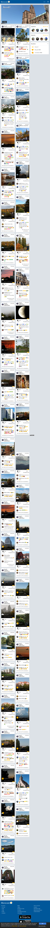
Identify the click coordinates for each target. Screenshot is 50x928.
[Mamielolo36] (41, 30)
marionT (6, 84)
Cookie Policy (14, 926)
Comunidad (20, 913)
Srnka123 (6, 523)
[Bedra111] (37, 30)
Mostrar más (45, 26)
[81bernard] (33, 38)
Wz (19, 357)
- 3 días (2, 908)
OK (42, 923)
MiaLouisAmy (7, 117)
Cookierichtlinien (37, 911)
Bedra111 (6, 623)
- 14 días (2, 911)
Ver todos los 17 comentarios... (8, 165)
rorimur (5, 223)
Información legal (37, 908)
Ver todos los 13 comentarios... (8, 897)
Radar (19, 905)
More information (42, 926)
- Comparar (3, 913)
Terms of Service (22, 926)
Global (41, 22)
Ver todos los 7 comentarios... (23, 544)
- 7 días (2, 910)
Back (5, 21)
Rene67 (5, 26)
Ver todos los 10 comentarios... (8, 498)
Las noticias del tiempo (22, 911)
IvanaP (5, 46)
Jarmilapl (6, 358)
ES (44, 1)
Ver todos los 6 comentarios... (23, 85)
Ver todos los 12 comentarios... (8, 467)
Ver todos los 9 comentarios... (8, 435)
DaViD (5, 259)
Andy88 (6, 426)
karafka (20, 829)
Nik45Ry (6, 256)
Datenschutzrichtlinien (38, 910)
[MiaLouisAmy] (41, 38)
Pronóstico (3, 905)
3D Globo (19, 910)
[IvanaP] (46, 30)
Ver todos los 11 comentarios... (8, 796)
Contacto (35, 907)
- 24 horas (3, 907)
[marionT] (46, 38)
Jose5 (5, 888)
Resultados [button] (33, 43)
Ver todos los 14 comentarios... (8, 262)
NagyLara (6, 194)
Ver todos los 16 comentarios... (8, 659)
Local (46, 22)
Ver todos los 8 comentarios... (8, 93)
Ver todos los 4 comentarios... (8, 127)
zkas (5, 895)
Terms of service (37, 905)
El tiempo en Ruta (21, 908)
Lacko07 (20, 726)
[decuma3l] (37, 38)
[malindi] (33, 30)
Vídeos (19, 907)
